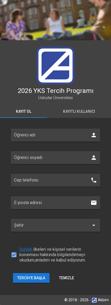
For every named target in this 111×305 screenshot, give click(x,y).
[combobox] (55, 229)
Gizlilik (26, 249)
